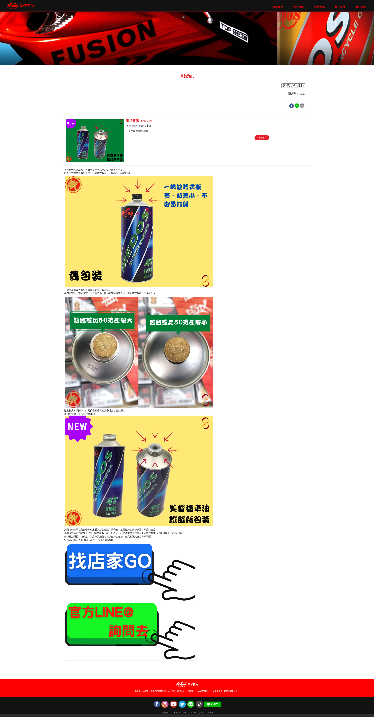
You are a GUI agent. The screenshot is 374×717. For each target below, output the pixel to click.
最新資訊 (319, 6)
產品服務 (278, 6)
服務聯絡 (360, 6)
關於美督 (340, 6)
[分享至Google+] (297, 105)
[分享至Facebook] (291, 105)
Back (261, 137)
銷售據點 (298, 6)
